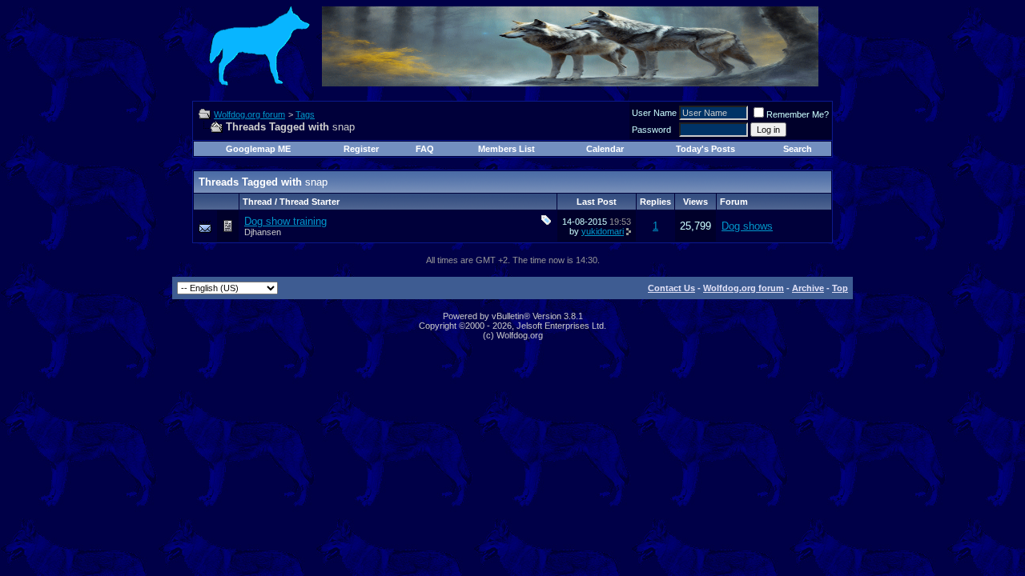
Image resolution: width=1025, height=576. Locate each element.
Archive (808, 288)
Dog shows (747, 226)
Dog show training (285, 221)
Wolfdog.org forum (249, 114)
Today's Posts (705, 149)
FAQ (425, 149)
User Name (654, 113)
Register (361, 149)
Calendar (605, 149)
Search (797, 149)
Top (840, 288)
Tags (305, 114)
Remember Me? (797, 114)
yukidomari (602, 231)
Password (651, 129)
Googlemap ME (258, 149)
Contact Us (671, 288)
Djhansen (262, 232)
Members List (506, 149)
